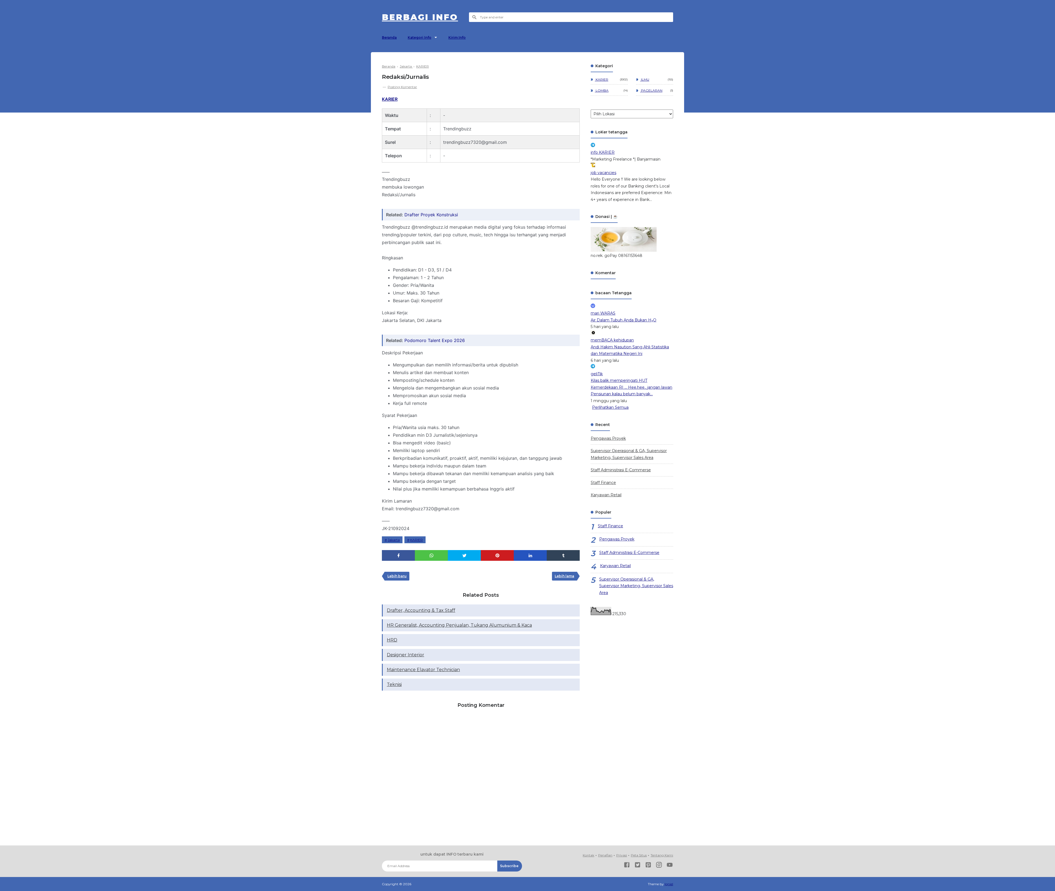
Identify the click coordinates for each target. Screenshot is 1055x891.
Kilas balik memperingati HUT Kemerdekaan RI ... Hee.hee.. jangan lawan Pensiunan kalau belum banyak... (631, 387)
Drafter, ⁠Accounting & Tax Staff (421, 610)
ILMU (644, 79)
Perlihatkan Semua (610, 407)
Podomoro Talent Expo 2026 (434, 340)
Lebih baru (397, 576)
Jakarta (394, 540)
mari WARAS (603, 313)
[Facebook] (626, 865)
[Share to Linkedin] (530, 555)
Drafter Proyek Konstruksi (431, 214)
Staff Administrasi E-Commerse (621, 469)
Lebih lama (564, 576)
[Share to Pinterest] (497, 555)
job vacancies (603, 172)
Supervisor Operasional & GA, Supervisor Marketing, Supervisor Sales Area (636, 586)
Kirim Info (457, 37)
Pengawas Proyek (608, 438)
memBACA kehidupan (612, 340)
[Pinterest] (648, 865)
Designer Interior (405, 654)
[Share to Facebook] (398, 555)
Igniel (669, 884)
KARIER (390, 99)
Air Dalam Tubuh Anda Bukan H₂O (623, 320)
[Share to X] (464, 555)
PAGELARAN (651, 90)
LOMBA (602, 90)
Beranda (389, 37)
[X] (637, 865)
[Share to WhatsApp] (431, 555)
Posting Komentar (402, 87)
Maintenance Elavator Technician (423, 669)
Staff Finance (603, 482)
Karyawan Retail (606, 494)
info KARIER (603, 152)
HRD (392, 640)
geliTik (597, 373)
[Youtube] (669, 865)
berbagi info (420, 17)
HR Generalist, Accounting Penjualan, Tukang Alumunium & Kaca (459, 625)
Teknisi (394, 684)
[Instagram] (659, 865)
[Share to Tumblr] (563, 555)
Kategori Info (419, 37)
